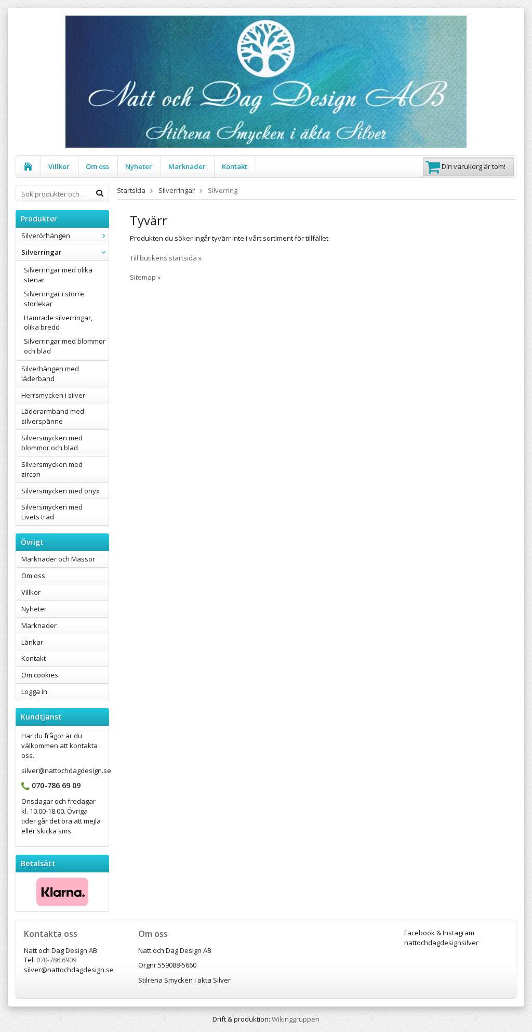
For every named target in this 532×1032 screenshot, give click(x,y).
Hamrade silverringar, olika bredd (58, 322)
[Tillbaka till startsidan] (28, 166)
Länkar (32, 642)
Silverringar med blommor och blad (64, 346)
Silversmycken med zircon (52, 469)
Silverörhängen (45, 235)
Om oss (97, 166)
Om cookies (39, 675)
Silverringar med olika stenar (58, 274)
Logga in (34, 691)
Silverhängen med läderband (50, 373)
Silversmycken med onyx (60, 490)
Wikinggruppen (296, 1019)
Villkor (59, 166)
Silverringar (41, 252)
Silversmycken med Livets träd (52, 511)
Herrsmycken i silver (53, 395)
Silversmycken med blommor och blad (52, 442)
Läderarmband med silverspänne (52, 416)
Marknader (187, 166)
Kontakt (234, 166)
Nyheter (138, 166)
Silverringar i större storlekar (54, 298)
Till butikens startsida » (166, 258)
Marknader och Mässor (58, 559)
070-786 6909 (56, 959)
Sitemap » (145, 277)
